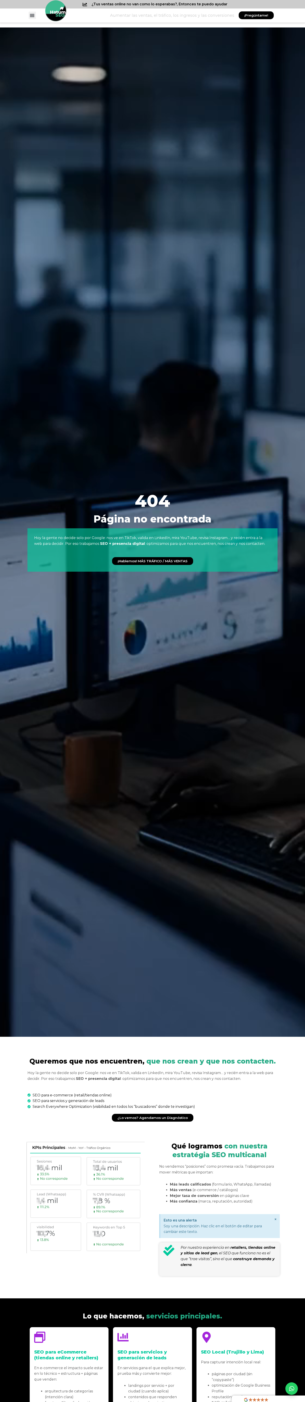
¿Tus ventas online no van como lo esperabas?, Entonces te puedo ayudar (160, 4)
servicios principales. (152, 1316)
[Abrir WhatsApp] (291, 1388)
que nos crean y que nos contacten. (152, 1061)
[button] (32, 15)
